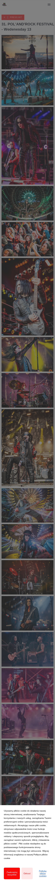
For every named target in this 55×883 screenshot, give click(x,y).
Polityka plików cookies (42, 873)
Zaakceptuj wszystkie (12, 873)
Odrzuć (27, 873)
